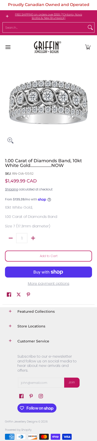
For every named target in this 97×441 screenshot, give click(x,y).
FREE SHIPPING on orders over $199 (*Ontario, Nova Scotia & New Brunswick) (48, 16)
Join (72, 382)
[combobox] (44, 27)
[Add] (33, 238)
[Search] (90, 27)
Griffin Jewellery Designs (21, 422)
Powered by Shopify (18, 430)
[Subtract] (10, 238)
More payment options (48, 283)
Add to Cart (48, 256)
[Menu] (7, 47)
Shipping (11, 189)
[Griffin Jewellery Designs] (47, 47)
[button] (88, 47)
